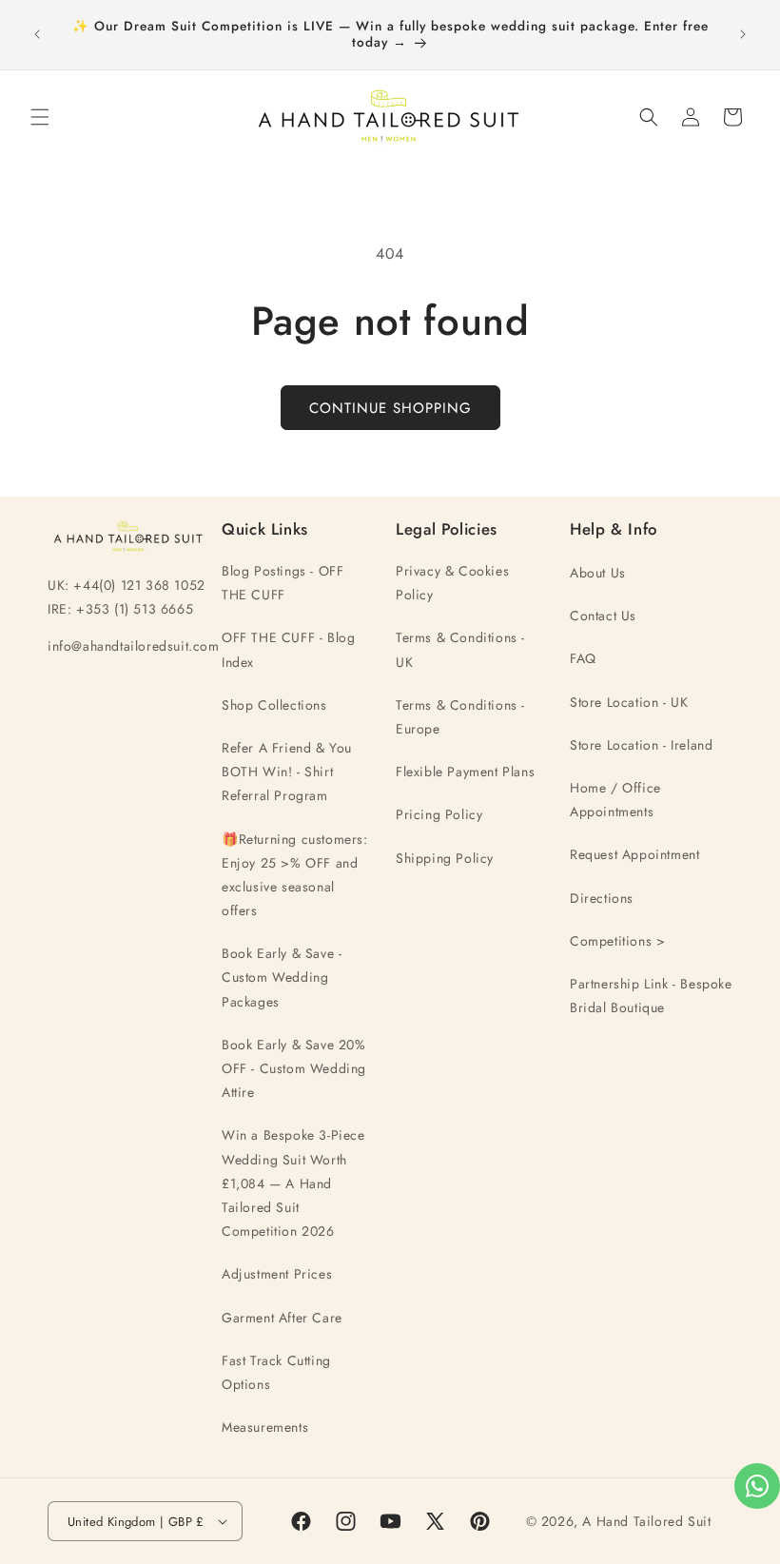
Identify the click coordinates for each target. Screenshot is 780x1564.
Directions (602, 898)
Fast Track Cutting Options (276, 1372)
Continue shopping (390, 408)
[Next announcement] (743, 34)
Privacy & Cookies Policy (452, 582)
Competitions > (617, 940)
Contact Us (603, 615)
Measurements (265, 1427)
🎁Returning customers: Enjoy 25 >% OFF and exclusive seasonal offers (295, 875)
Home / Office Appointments (615, 799)
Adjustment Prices (277, 1273)
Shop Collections (274, 704)
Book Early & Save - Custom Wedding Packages (281, 977)
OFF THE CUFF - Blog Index (288, 649)
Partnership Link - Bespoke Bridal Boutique (651, 995)
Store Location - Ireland (641, 744)
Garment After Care (282, 1317)
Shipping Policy (445, 858)
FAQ (583, 658)
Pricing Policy (439, 814)
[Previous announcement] (37, 34)
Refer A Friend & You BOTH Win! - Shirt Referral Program (287, 771)
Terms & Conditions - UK (460, 649)
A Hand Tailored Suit (646, 1521)
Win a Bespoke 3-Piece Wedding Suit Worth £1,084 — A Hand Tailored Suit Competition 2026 (293, 1183)
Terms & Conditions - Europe (460, 716)
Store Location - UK (629, 702)
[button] (40, 117)
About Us (598, 572)
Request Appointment (634, 854)
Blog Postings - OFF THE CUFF (282, 582)
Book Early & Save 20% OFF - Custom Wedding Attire (294, 1068)
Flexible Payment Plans (465, 771)
